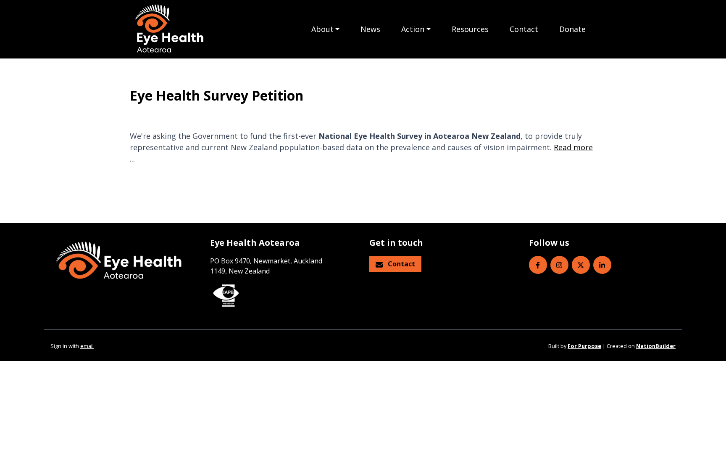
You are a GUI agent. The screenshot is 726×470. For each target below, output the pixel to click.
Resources (470, 29)
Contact (524, 29)
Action (412, 29)
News (370, 29)
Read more (573, 147)
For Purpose (584, 346)
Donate (572, 29)
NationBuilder (656, 346)
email (87, 346)
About (322, 29)
